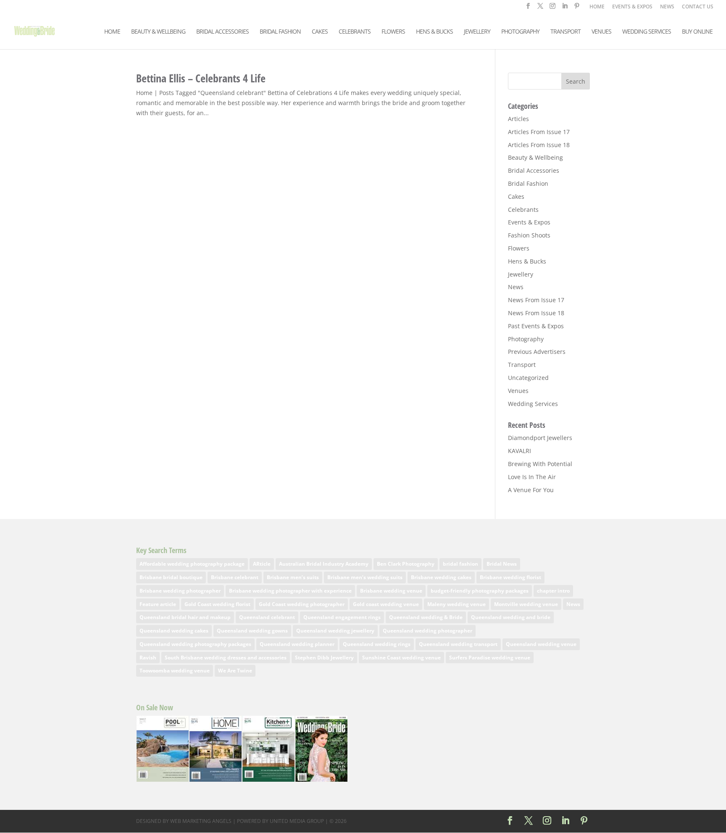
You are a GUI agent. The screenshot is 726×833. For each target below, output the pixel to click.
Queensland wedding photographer (427, 630)
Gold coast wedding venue (386, 604)
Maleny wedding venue (456, 604)
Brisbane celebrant (234, 577)
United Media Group (297, 821)
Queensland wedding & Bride (426, 617)
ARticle (262, 563)
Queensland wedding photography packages (195, 644)
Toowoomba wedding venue (174, 670)
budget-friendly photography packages (480, 590)
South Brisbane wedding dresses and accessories (226, 657)
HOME (597, 7)
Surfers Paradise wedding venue (489, 657)
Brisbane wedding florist (510, 577)
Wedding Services (646, 32)
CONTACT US (697, 7)
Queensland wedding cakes (173, 630)
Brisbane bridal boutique (171, 577)
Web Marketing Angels (200, 821)
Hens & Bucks (434, 32)
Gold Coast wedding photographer (302, 604)
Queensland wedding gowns (252, 630)
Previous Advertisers (537, 352)
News (515, 287)
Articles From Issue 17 (539, 132)
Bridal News (502, 563)
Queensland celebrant (267, 617)
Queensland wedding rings (376, 644)
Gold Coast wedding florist (217, 604)
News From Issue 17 (536, 300)
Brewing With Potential (540, 464)
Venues (601, 32)
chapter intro (553, 590)
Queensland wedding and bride (510, 617)
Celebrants (355, 32)
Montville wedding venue (526, 604)
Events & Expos (529, 222)
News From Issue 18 (536, 313)
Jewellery (477, 32)
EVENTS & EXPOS (632, 7)
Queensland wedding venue (541, 644)
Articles (518, 119)
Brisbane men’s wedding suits (364, 577)
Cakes (320, 32)
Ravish (147, 657)
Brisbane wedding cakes (441, 577)
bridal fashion (460, 563)
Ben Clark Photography (405, 563)
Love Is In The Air (532, 477)
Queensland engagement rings (342, 617)
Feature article (157, 604)
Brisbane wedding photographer (180, 590)
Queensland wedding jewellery (335, 630)
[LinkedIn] (565, 8)
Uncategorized (528, 378)
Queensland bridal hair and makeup (185, 617)
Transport (565, 32)
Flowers (393, 32)
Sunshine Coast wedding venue (401, 657)
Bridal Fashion (280, 32)
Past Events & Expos (536, 326)
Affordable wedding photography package (192, 563)
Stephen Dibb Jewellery (324, 657)
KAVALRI (519, 451)
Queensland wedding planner (297, 644)
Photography (520, 32)
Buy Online (697, 32)
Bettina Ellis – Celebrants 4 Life (201, 78)
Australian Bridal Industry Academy (323, 563)
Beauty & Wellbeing (158, 32)
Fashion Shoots (529, 235)
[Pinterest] (577, 8)
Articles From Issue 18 (539, 145)
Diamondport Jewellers (540, 438)
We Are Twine (235, 670)
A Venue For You (531, 490)
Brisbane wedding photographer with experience (290, 590)
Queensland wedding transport (458, 644)
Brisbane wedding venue (391, 590)
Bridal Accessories (222, 32)
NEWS (667, 7)
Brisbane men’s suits (293, 577)
